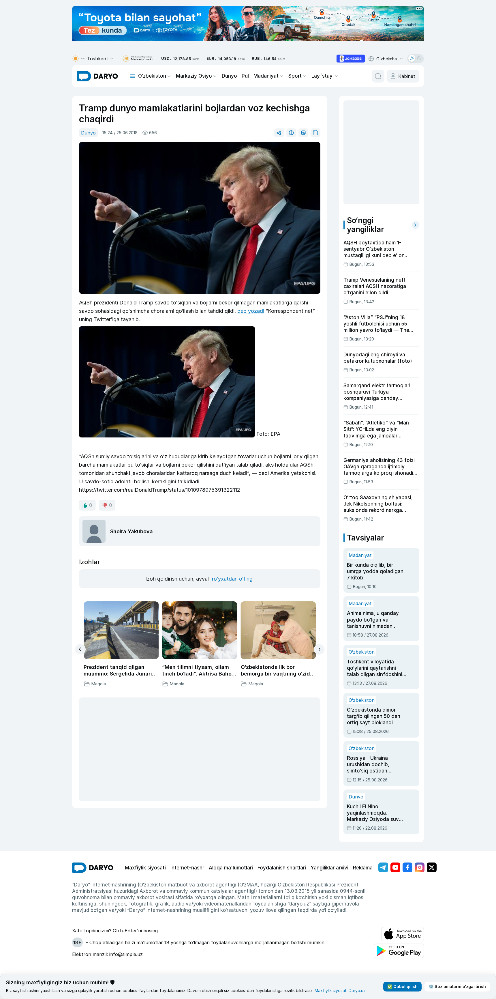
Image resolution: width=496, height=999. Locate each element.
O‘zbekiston (152, 76)
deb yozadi (250, 311)
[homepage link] (97, 76)
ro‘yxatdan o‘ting (232, 579)
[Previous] (80, 649)
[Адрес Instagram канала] (419, 867)
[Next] (319, 649)
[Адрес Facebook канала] (407, 867)
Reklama (363, 868)
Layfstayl (322, 76)
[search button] (378, 76)
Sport (295, 76)
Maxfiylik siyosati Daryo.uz (340, 990)
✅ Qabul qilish (402, 986)
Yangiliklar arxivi (329, 868)
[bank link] (138, 58)
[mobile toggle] (132, 76)
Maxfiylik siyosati (145, 868)
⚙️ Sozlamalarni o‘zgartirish (457, 986)
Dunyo (229, 76)
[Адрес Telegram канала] (383, 867)
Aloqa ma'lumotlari (231, 868)
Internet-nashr (187, 868)
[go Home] (92, 868)
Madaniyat (266, 76)
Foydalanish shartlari (282, 868)
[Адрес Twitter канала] (432, 867)
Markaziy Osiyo (194, 76)
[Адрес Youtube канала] (395, 867)
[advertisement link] (351, 59)
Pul (245, 76)
